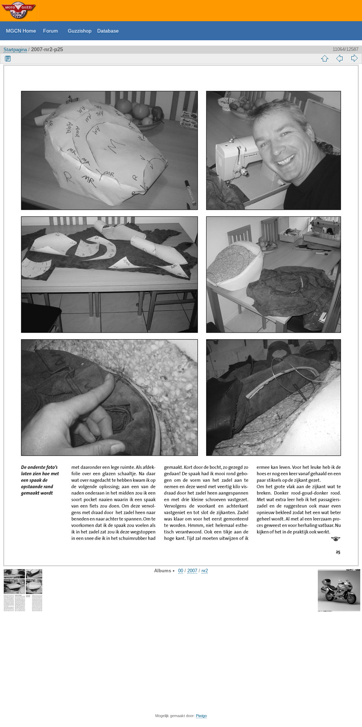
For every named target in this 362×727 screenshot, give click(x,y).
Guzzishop (80, 31)
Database (108, 31)
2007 (192, 570)
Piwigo (201, 716)
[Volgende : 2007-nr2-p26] (354, 58)
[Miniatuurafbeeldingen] (324, 58)
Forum (50, 31)
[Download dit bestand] (7, 58)
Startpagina (15, 49)
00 (180, 570)
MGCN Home (21, 31)
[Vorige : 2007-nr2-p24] (339, 58)
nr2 (205, 570)
